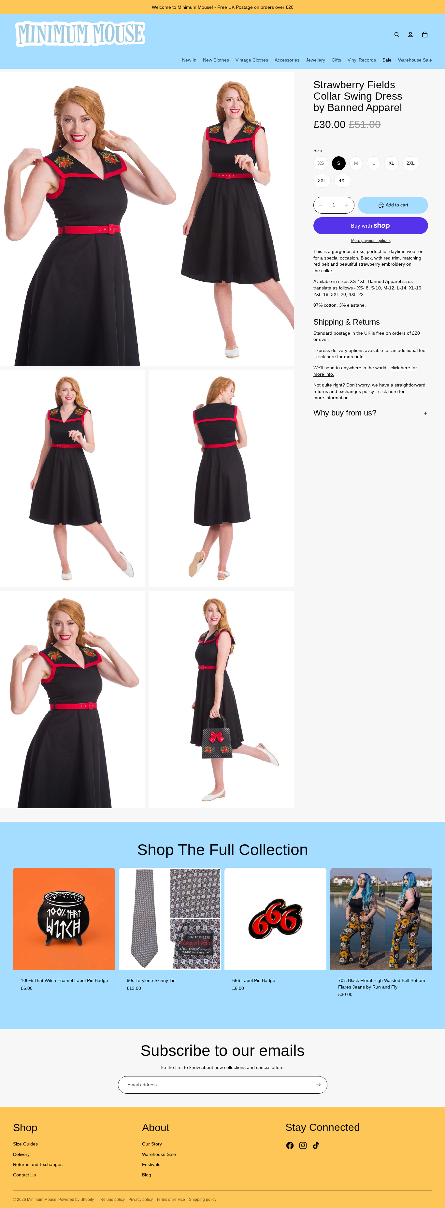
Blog (146, 1174)
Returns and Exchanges (38, 1164)
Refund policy (112, 1199)
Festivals (151, 1164)
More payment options (371, 240)
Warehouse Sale (159, 1154)
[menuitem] (189, 60)
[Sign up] (318, 1085)
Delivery (21, 1154)
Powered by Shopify (76, 1199)
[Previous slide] (23, 918)
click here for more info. (340, 356)
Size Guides (25, 1143)
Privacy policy (140, 1199)
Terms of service (170, 1199)
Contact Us (24, 1174)
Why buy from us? (344, 412)
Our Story (152, 1143)
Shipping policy (202, 1199)
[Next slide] (105, 918)
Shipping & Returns (346, 321)
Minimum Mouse (41, 1199)
